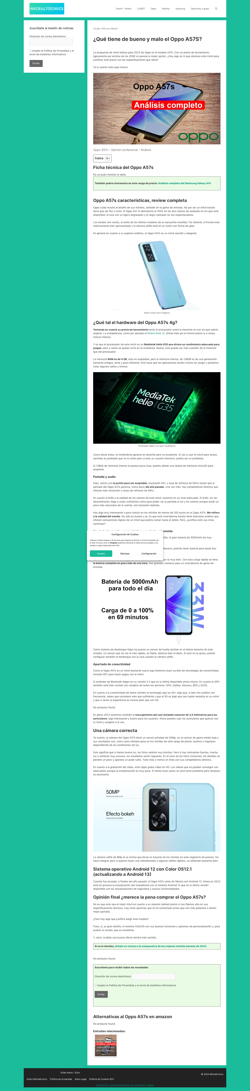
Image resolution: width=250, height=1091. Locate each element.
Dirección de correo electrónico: (113, 976)
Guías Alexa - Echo (70, 1072)
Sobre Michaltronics (37, 1079)
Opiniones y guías (200, 8)
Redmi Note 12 (155, 333)
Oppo (153, 8)
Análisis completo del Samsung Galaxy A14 (184, 183)
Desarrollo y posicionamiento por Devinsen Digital (125, 1085)
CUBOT (141, 8)
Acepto (101, 553)
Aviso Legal (80, 1079)
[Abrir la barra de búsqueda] (216, 8)
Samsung (180, 8)
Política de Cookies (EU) (101, 1079)
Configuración (148, 553)
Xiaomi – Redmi (124, 8)
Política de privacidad (61, 1079)
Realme (166, 8)
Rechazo (125, 553)
